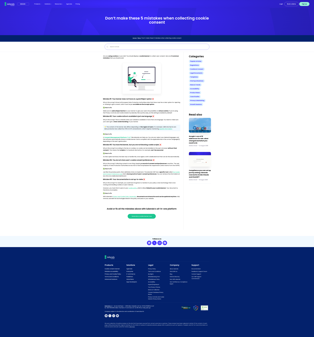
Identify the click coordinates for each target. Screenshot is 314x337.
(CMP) (117, 137)
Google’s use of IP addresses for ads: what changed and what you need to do (198, 139)
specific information (165, 129)
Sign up (304, 4)
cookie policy (132, 188)
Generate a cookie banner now (142, 216)
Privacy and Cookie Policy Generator (124, 196)
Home (134, 38)
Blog (139, 38)
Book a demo (291, 4)
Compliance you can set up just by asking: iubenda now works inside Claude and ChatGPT (200, 173)
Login (281, 4)
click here (132, 327)
